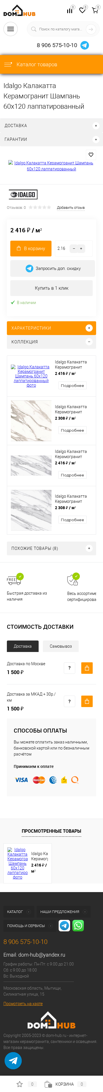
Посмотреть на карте (23, 1003)
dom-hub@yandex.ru (41, 955)
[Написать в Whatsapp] (13, 1064)
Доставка (23, 646)
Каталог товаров (36, 64)
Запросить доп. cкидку (58, 268)
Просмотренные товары (51, 831)
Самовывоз (61, 646)
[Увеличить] (51, 166)
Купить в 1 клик (51, 288)
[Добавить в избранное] (91, 155)
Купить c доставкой (87, 668)
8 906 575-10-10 (57, 45)
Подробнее (72, 385)
